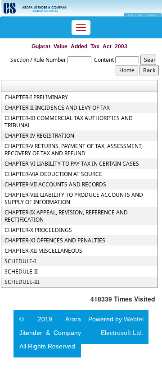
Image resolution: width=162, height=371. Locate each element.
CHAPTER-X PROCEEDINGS (38, 230)
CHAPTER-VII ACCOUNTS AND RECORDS (55, 184)
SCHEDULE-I (20, 261)
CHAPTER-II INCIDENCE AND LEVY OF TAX (57, 107)
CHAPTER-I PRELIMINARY (36, 97)
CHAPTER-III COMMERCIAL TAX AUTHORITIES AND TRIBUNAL (68, 122)
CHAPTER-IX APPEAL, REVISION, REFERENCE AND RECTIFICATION (66, 216)
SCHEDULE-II (21, 271)
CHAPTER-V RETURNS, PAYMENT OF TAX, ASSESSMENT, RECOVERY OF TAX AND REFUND (73, 150)
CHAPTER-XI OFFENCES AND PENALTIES (54, 240)
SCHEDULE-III (22, 282)
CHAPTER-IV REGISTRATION (39, 135)
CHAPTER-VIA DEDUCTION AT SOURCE (53, 174)
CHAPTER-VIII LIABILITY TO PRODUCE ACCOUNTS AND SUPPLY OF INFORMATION (73, 198)
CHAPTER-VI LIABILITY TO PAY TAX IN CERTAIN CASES (71, 163)
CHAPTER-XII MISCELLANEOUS (43, 251)
